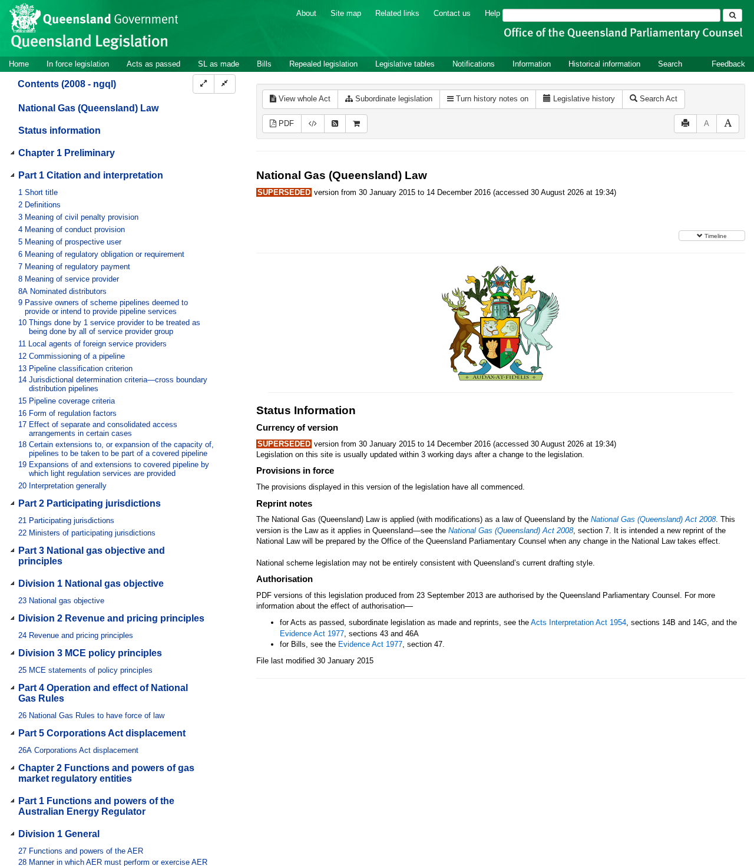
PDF (285, 123)
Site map (345, 13)
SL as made (218, 64)
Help (492, 13)
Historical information (604, 64)
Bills (264, 64)
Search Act (657, 98)
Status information (59, 130)
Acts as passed (153, 64)
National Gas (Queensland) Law (88, 108)
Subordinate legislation (392, 98)
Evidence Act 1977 (312, 633)
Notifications (473, 64)
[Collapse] (225, 84)
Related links (397, 13)
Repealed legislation (323, 64)
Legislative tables (405, 64)
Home (19, 64)
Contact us (452, 13)
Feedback (728, 64)
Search (670, 64)
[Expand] (203, 84)
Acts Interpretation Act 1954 (578, 622)
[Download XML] (313, 124)
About (306, 13)
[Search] (732, 15)
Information (531, 64)
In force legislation (78, 64)
